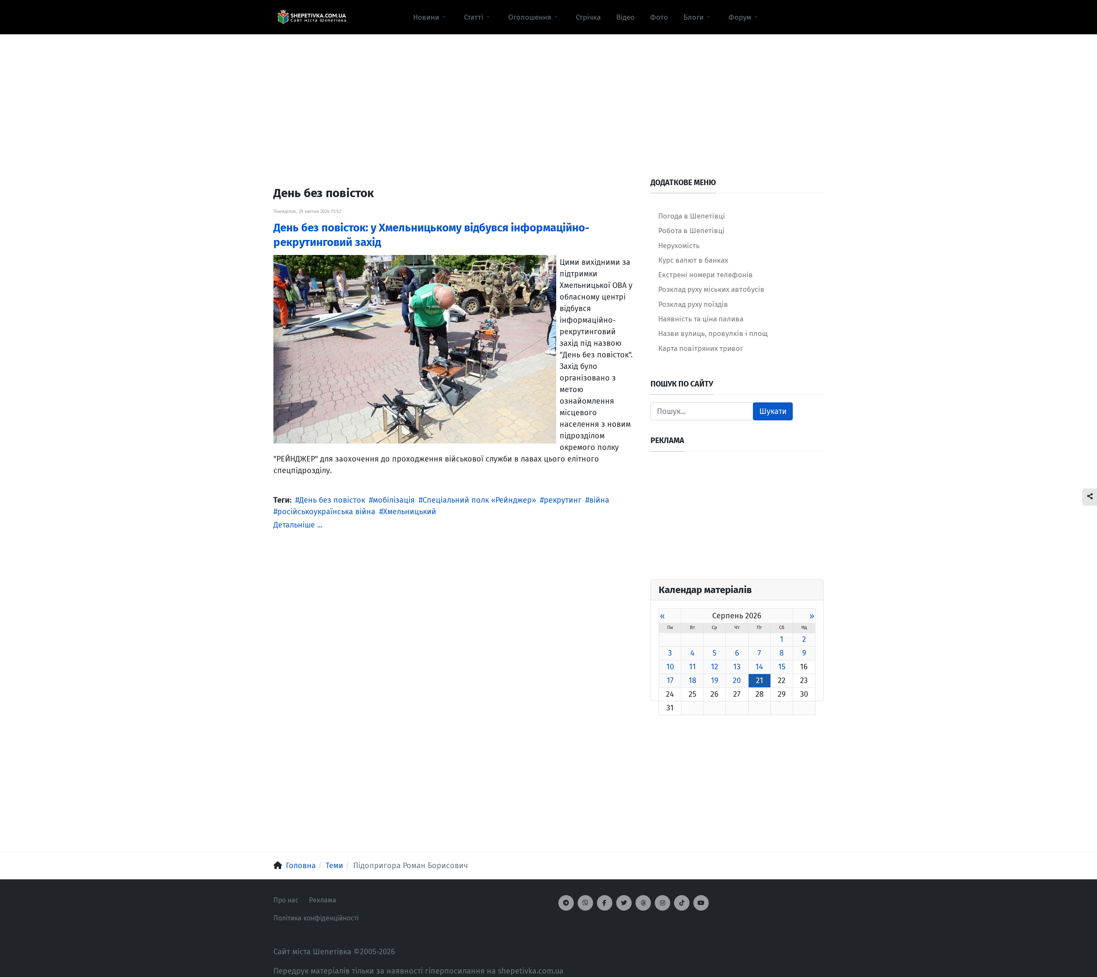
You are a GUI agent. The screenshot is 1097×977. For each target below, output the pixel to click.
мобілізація (394, 500)
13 (736, 666)
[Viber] (585, 903)
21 (759, 680)
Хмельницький (409, 511)
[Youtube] (701, 903)
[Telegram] (566, 903)
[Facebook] (604, 903)
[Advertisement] (548, 95)
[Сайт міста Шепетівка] (311, 17)
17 (670, 680)
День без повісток (332, 500)
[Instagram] (662, 903)
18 (692, 680)
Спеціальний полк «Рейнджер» (479, 500)
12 (714, 666)
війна (599, 500)
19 (714, 680)
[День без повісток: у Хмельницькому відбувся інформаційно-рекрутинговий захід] (414, 349)
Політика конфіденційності (316, 918)
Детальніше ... (297, 525)
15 (781, 666)
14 (759, 666)
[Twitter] (624, 903)
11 (692, 666)
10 (670, 666)
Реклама (322, 900)
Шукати (773, 411)
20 (737, 680)
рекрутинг (562, 500)
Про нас (286, 900)
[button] (430, 17)
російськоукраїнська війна (326, 511)
